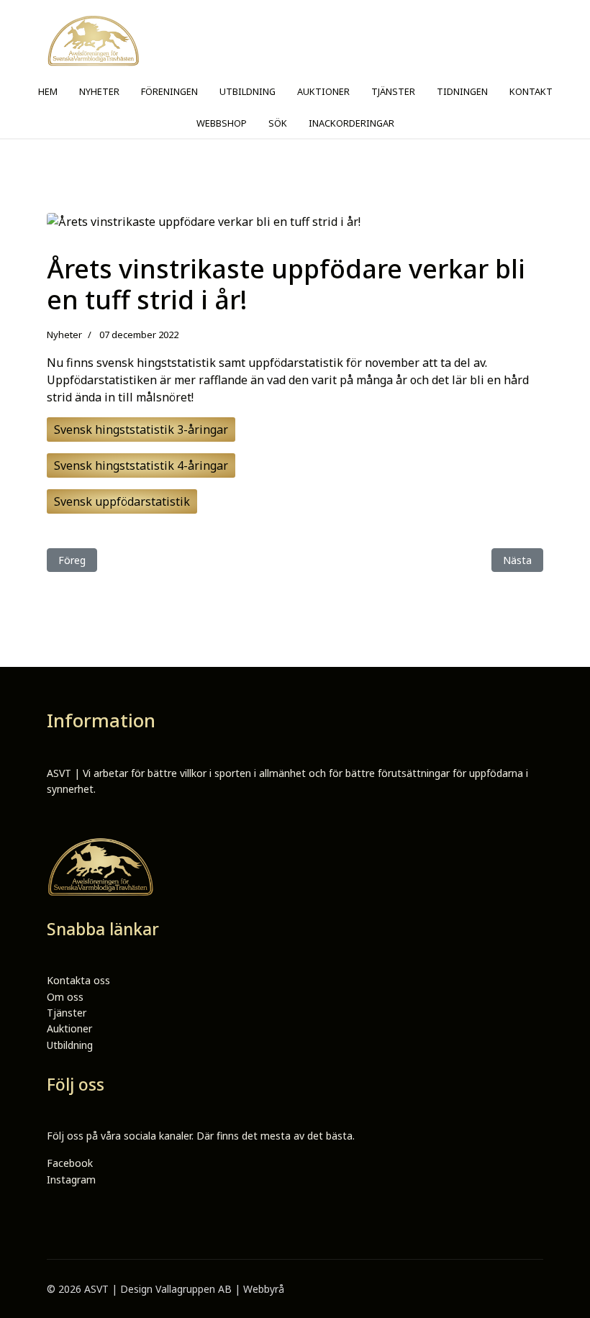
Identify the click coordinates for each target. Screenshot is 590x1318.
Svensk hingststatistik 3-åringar (141, 429)
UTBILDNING (247, 91)
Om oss (65, 997)
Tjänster (66, 1012)
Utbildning (70, 1045)
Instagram (71, 1179)
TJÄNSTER (393, 91)
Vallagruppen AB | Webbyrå (219, 1289)
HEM (48, 91)
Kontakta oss (78, 980)
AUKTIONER (323, 91)
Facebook (70, 1163)
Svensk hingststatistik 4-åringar (141, 465)
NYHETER (99, 91)
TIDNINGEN (462, 91)
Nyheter (64, 334)
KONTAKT (531, 91)
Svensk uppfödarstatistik (122, 501)
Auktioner (69, 1028)
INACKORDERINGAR (351, 123)
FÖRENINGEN (169, 91)
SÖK (277, 123)
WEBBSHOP (221, 123)
